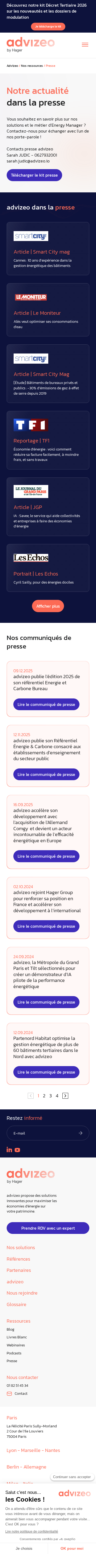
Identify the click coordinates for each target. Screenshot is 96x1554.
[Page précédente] (65, 1096)
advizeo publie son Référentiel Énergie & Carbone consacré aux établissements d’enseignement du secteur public (47, 750)
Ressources (18, 1321)
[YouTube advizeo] (17, 1150)
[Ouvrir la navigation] (85, 44)
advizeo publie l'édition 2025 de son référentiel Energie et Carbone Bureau (46, 683)
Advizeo (12, 66)
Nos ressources (32, 66)
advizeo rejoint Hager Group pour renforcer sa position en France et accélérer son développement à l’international (47, 901)
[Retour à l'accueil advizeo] (31, 44)
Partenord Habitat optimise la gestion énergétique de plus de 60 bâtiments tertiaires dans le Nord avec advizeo (46, 1047)
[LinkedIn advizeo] (9, 1149)
